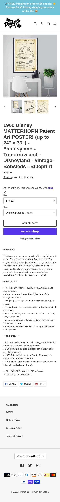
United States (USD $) (29, 456)
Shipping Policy (14, 428)
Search (9, 412)
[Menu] (55, 23)
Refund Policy (13, 420)
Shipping (7, 177)
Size (5, 195)
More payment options (30, 239)
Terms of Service (14, 436)
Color (5, 207)
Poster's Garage (25, 492)
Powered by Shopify (40, 492)
